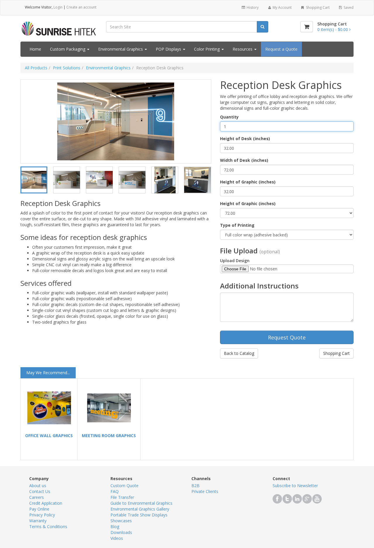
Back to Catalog (239, 353)
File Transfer (122, 497)
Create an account (81, 7)
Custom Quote (124, 485)
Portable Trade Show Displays (138, 515)
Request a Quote (281, 49)
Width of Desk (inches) (244, 160)
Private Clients (204, 491)
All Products (36, 68)
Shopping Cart (317, 7)
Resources (243, 49)
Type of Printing (237, 225)
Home (35, 49)
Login (58, 7)
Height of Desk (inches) (245, 138)
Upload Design (235, 260)
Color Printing (207, 49)
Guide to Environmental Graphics (141, 503)
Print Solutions (66, 68)
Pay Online (39, 509)
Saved (348, 7)
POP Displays (169, 49)
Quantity (229, 117)
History (252, 7)
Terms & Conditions (48, 526)
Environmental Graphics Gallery (139, 509)
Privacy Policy (42, 515)
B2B (195, 485)
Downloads (121, 532)
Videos (116, 538)
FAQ (114, 491)
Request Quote (287, 337)
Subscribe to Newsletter (295, 485)
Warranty (37, 520)
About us (37, 485)
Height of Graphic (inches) (248, 182)
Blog (114, 526)
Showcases (121, 520)
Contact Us (39, 491)
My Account (282, 7)
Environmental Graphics (121, 49)
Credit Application (45, 503)
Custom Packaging (68, 49)
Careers (36, 497)
